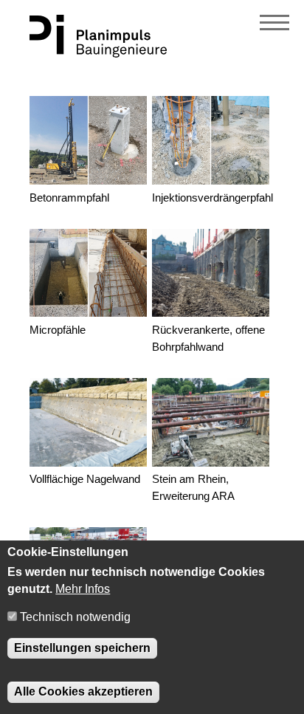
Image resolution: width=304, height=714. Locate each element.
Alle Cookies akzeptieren (83, 691)
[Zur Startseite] (98, 53)
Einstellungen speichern (82, 648)
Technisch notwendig (75, 617)
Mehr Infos (82, 589)
